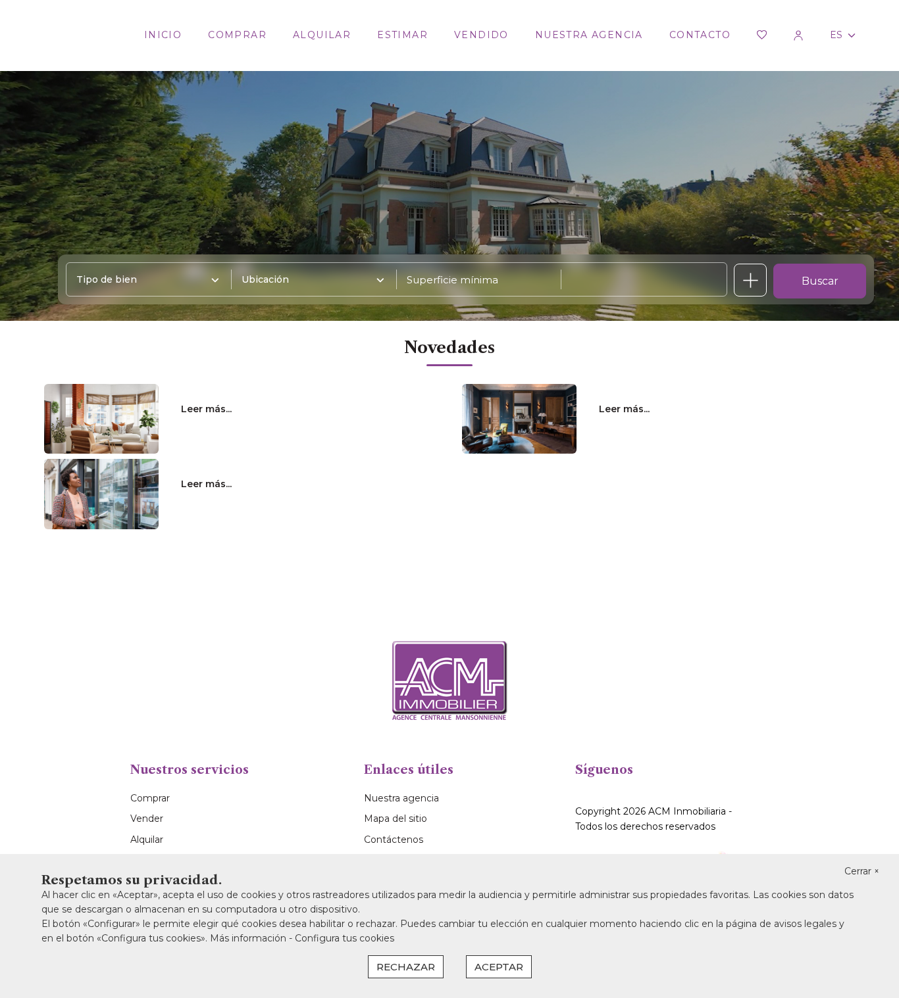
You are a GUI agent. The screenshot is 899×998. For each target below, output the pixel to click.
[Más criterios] (750, 280)
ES (836, 35)
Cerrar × (861, 871)
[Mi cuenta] (798, 35)
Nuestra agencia (401, 798)
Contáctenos (393, 839)
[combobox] (144, 279)
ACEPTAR (499, 967)
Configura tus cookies (344, 938)
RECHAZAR (405, 967)
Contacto (700, 35)
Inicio (163, 35)
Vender (146, 818)
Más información (249, 938)
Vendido (481, 35)
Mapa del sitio (395, 818)
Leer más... (206, 409)
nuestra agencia (589, 35)
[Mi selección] (762, 35)
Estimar (402, 35)
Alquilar (322, 35)
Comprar (237, 35)
